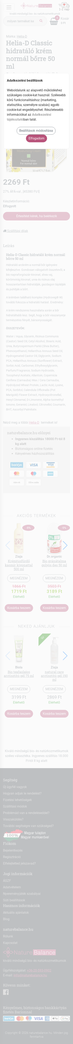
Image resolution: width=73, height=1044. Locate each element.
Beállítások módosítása (36, 131)
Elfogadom (36, 138)
